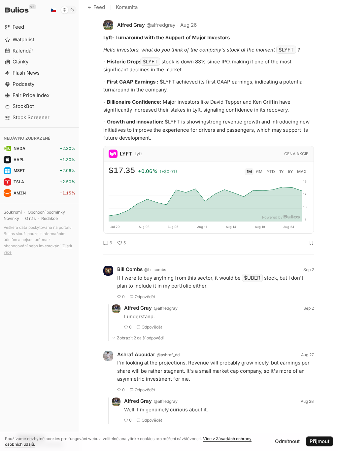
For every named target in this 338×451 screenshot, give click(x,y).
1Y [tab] (281, 171)
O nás (30, 218)
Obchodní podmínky (46, 212)
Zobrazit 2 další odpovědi (140, 337)
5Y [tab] (290, 171)
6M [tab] (259, 171)
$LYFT (286, 50)
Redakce (49, 218)
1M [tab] (249, 171)
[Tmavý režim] (68, 10)
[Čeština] (53, 10)
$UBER (252, 278)
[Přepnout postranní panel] (79, 225)
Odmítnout (287, 441)
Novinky (11, 218)
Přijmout (319, 441)
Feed (99, 7)
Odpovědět (145, 296)
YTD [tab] (271, 171)
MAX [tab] (302, 171)
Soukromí (13, 212)
